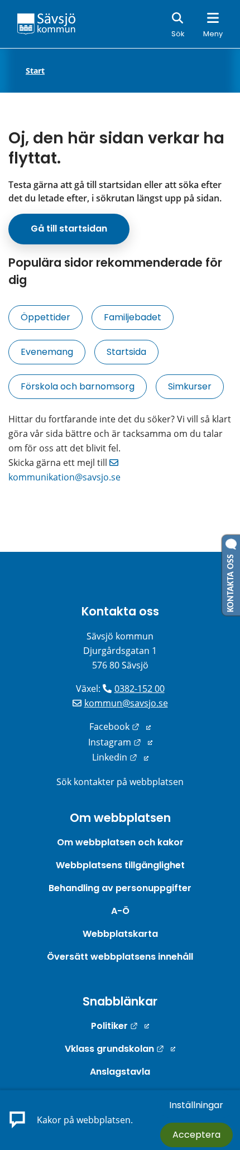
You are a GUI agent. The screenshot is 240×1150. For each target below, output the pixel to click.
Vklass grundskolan (120, 1048)
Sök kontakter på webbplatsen (120, 782)
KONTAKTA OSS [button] (231, 581)
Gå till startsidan (69, 228)
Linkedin (120, 757)
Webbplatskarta (120, 933)
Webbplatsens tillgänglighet (120, 865)
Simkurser (190, 386)
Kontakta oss (120, 611)
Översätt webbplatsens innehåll (120, 956)
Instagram (120, 742)
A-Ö (120, 910)
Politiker (120, 1025)
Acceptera (196, 1134)
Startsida (126, 351)
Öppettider (45, 317)
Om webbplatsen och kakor (120, 842)
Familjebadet (132, 317)
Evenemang (47, 351)
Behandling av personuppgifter (120, 888)
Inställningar (196, 1105)
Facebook (120, 726)
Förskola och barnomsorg (78, 386)
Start (35, 71)
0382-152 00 (139, 688)
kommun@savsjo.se (126, 703)
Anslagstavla (120, 1071)
